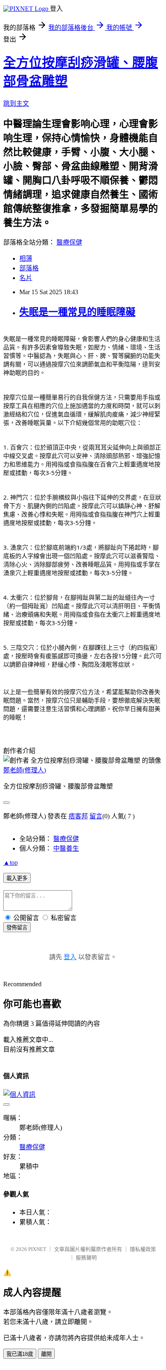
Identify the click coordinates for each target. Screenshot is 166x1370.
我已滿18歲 (19, 1354)
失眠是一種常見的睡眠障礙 (77, 312)
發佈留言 (16, 927)
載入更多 (16, 878)
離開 (46, 1354)
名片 (25, 277)
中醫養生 (66, 848)
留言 (95, 816)
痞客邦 (78, 816)
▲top (10, 862)
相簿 (25, 258)
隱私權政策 (143, 1249)
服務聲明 (86, 1258)
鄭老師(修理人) (24, 770)
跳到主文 (16, 103)
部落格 (29, 268)
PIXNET (37, 1249)
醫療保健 (69, 242)
